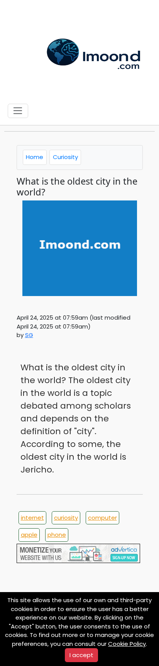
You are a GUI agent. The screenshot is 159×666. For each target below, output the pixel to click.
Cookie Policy (127, 644)
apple (29, 535)
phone (56, 535)
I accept (81, 655)
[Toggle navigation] (18, 111)
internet (32, 518)
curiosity (66, 518)
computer (102, 518)
